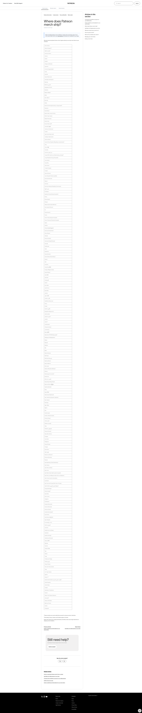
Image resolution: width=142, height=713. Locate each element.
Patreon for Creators (7, 3)
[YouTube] (46, 697)
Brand (57, 698)
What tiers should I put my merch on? (92, 30)
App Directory (58, 705)
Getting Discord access (48, 680)
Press (73, 700)
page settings (60, 36)
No (64, 661)
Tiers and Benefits (63, 14)
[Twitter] (42, 697)
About (73, 698)
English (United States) (92, 695)
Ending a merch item (89, 38)
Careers (73, 702)
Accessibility (74, 709)
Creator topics (55, 14)
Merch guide (70, 14)
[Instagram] (44, 697)
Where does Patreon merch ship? (91, 26)
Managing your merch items (90, 36)
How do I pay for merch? (89, 32)
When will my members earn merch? (92, 34)
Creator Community (59, 702)
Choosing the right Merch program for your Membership (55, 678)
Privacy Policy (74, 705)
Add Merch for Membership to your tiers (72, 628)
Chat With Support (18, 3)
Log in (137, 3)
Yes (60, 661)
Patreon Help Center (48, 14)
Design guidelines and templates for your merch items (54, 682)
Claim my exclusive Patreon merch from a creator (53, 674)
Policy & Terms (74, 707)
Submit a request (52, 646)
